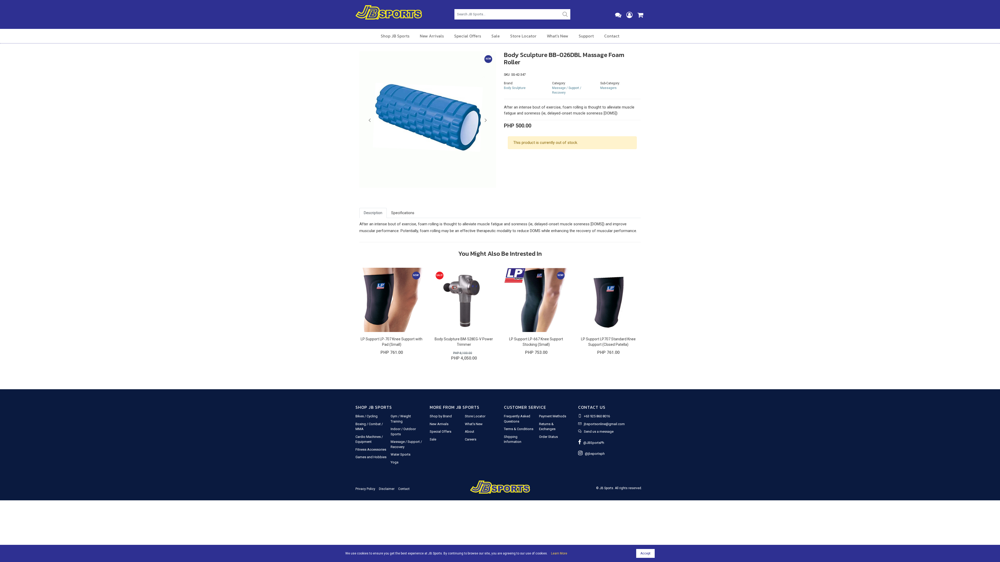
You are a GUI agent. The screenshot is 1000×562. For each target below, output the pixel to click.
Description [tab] (373, 213)
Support (586, 36)
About (469, 431)
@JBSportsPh (592, 443)
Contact (611, 36)
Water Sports (400, 454)
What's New (557, 36)
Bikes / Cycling (366, 416)
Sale (495, 36)
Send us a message (599, 431)
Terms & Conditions (518, 429)
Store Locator (523, 36)
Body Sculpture (515, 88)
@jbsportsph (594, 454)
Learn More (559, 553)
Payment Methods (552, 416)
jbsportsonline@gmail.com (604, 424)
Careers (470, 439)
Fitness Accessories (370, 449)
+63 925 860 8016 (597, 416)
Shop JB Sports (395, 36)
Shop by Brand (441, 416)
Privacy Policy (365, 489)
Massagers (608, 88)
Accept (645, 553)
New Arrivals (432, 36)
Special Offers (467, 36)
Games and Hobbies (370, 457)
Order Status (548, 437)
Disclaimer (387, 489)
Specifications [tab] (402, 213)
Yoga (394, 462)
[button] (369, 120)
